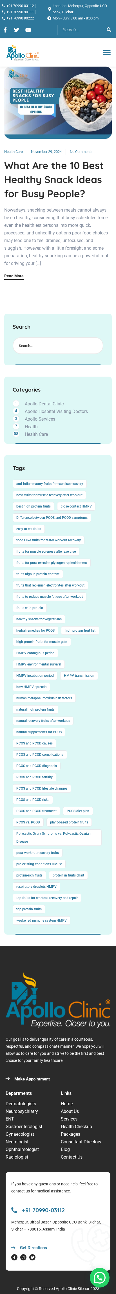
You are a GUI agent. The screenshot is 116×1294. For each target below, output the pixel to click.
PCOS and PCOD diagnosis (36, 766)
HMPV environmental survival (38, 664)
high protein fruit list (80, 630)
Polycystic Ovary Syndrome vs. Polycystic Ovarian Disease (53, 837)
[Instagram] (23, 1257)
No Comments (81, 152)
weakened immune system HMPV (41, 920)
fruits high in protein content (37, 574)
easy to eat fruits (28, 529)
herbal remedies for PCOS (35, 630)
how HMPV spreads (31, 687)
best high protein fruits (33, 506)
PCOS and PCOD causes (34, 743)
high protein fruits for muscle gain (41, 642)
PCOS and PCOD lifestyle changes (41, 788)
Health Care (13, 152)
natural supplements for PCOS (39, 732)
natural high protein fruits (35, 709)
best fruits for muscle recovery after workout (49, 495)
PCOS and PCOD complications (39, 755)
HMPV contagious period (35, 653)
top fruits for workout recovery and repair (47, 898)
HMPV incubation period (35, 676)
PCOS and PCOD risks (32, 800)
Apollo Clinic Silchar (73, 1288)
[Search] (109, 29)
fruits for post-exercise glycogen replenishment (51, 563)
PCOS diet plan (78, 811)
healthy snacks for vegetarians (39, 619)
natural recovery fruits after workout (43, 721)
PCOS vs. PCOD (28, 822)
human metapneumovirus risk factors (44, 698)
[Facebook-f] (14, 1257)
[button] (107, 52)
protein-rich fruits (29, 875)
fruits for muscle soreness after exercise (46, 551)
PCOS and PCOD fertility (34, 777)
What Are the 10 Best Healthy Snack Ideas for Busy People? (54, 179)
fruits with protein (29, 608)
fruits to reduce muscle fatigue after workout (49, 597)
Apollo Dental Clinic (44, 404)
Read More (14, 276)
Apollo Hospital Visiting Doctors (56, 411)
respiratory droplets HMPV (36, 887)
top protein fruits (29, 909)
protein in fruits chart (68, 875)
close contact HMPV (76, 506)
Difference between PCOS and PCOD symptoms (52, 518)
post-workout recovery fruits (37, 853)
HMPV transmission (79, 676)
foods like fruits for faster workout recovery (48, 540)
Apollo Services (40, 419)
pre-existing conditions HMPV (39, 864)
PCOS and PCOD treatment (36, 811)
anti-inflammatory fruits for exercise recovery (49, 484)
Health (31, 426)
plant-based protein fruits (69, 822)
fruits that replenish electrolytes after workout (50, 585)
